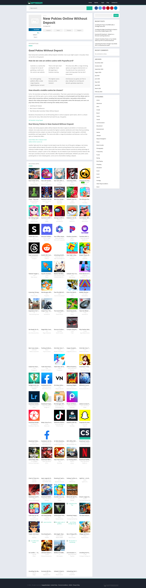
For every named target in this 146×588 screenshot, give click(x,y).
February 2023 (98, 91)
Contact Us (114, 2)
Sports (98, 177)
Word (97, 187)
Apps (102, 2)
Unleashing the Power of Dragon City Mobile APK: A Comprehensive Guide (106, 44)
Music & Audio (100, 145)
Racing (98, 158)
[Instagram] (104, 8)
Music (97, 142)
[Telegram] (115, 8)
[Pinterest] (111, 8)
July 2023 (97, 75)
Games (96, 2)
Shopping (98, 164)
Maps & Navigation (101, 138)
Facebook (48, 30)
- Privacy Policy (76, 585)
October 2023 (98, 66)
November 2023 (99, 62)
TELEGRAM (36, 29)
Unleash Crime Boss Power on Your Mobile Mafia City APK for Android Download (105, 39)
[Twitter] (100, 8)
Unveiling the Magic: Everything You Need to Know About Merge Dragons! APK (106, 30)
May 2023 (97, 82)
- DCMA (70, 585)
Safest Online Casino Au (35, 142)
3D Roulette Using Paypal (36, 120)
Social (97, 171)
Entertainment (100, 129)
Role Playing (99, 161)
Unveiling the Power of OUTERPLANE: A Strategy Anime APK (105, 25)
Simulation (99, 167)
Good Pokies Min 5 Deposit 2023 (38, 139)
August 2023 (98, 72)
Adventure (99, 103)
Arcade (98, 110)
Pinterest (69, 30)
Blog (108, 2)
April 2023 (97, 85)
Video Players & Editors (102, 183)
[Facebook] (96, 8)
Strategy (98, 180)
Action (98, 100)
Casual (98, 119)
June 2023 (97, 79)
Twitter (58, 30)
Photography (99, 148)
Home (90, 2)
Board (98, 113)
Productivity (99, 151)
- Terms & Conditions (63, 585)
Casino (98, 116)
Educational (99, 126)
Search (116, 15)
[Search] (89, 8)
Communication (100, 122)
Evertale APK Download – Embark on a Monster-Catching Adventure (104, 35)
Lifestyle (98, 135)
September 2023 (99, 69)
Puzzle (98, 155)
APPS (97, 106)
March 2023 (98, 88)
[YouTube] (108, 8)
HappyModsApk (46, 585)
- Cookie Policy (53, 585)
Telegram (79, 30)
